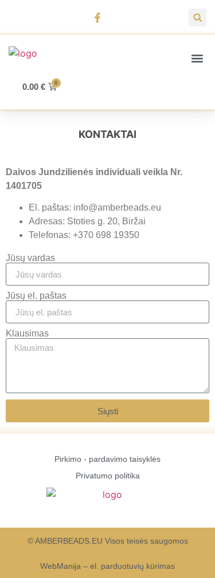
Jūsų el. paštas (36, 295)
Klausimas (27, 333)
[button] (197, 17)
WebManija (60, 566)
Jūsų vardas (30, 258)
